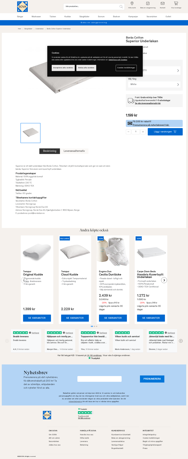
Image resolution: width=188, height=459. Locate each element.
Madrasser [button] (36, 17)
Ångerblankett (117, 448)
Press (145, 448)
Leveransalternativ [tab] (74, 151)
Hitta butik (84, 438)
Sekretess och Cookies (118, 60)
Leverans (84, 441)
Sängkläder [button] (84, 17)
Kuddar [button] (67, 17)
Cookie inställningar (126, 68)
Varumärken (54, 441)
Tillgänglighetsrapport (152, 445)
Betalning (84, 445)
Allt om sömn (54, 438)
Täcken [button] (52, 17)
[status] (136, 131)
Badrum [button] (116, 17)
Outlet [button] (168, 17)
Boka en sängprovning (94, 23)
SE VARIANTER (37, 318)
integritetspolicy (75, 402)
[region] (95, 61)
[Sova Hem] (22, 7)
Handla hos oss (86, 435)
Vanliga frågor (117, 445)
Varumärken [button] (152, 17)
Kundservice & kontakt (121, 435)
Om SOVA (53, 435)
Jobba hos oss (55, 445)
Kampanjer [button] (133, 17)
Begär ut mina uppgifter (153, 441)
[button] (121, 7)
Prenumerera (152, 379)
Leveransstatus (118, 441)
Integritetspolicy (149, 435)
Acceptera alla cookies (63, 68)
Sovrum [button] (101, 17)
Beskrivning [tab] (49, 151)
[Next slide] (164, 280)
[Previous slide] (24, 280)
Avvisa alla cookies (86, 68)
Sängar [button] (20, 17)
